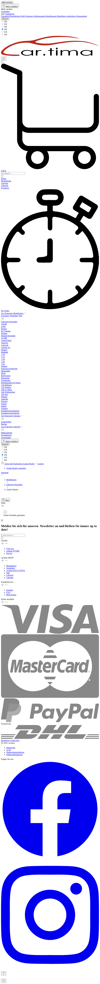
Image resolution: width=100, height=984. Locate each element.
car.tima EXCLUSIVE (15, 570)
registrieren (9, 14)
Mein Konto (11, 595)
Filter (7, 501)
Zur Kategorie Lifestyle (11, 427)
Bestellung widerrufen (66, 16)
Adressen (29, 16)
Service (9, 553)
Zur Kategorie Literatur (11, 416)
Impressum (10, 748)
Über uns (10, 549)
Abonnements (81, 16)
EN (5, 24)
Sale (20, 316)
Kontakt (9, 590)
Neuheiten (14, 316)
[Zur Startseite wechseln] (50, 55)
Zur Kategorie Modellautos (12, 313)
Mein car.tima (7, 2)
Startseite (4, 473)
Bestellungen (51, 16)
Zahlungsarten (39, 16)
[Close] (3, 981)
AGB (8, 750)
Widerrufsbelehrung (14, 755)
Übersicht (5, 16)
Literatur (9, 577)
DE (5, 21)
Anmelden (5, 11)
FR (5, 27)
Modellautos (11, 566)
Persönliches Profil (17, 16)
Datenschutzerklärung (15, 752)
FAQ (8, 592)
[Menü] (3, 59)
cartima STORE (13, 551)
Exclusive (5, 316)
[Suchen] (2, 62)
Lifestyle (9, 575)
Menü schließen (12, 7)
